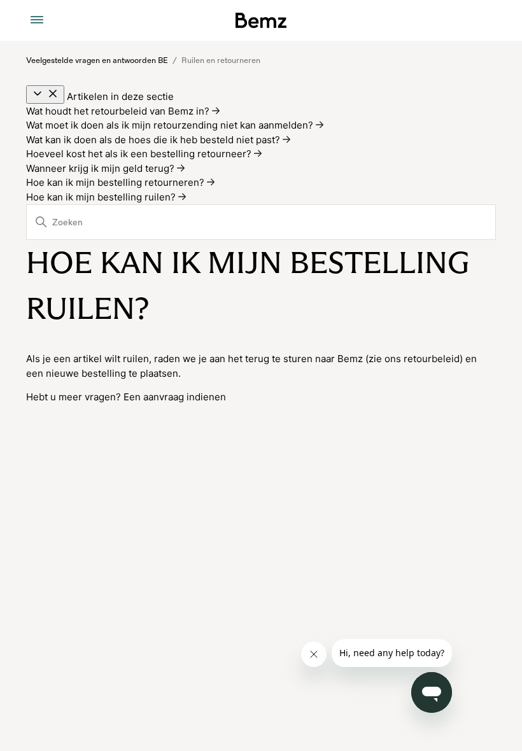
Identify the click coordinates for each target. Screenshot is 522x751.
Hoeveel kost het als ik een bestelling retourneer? (140, 154)
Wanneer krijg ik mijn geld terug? (101, 168)
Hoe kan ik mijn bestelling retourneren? (116, 182)
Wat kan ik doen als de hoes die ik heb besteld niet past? (154, 140)
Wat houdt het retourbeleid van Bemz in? (119, 111)
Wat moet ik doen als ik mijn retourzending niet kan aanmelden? (171, 125)
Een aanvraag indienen (174, 397)
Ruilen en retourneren (220, 60)
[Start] (261, 20)
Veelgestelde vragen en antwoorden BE (97, 60)
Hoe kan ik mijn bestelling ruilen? (102, 197)
